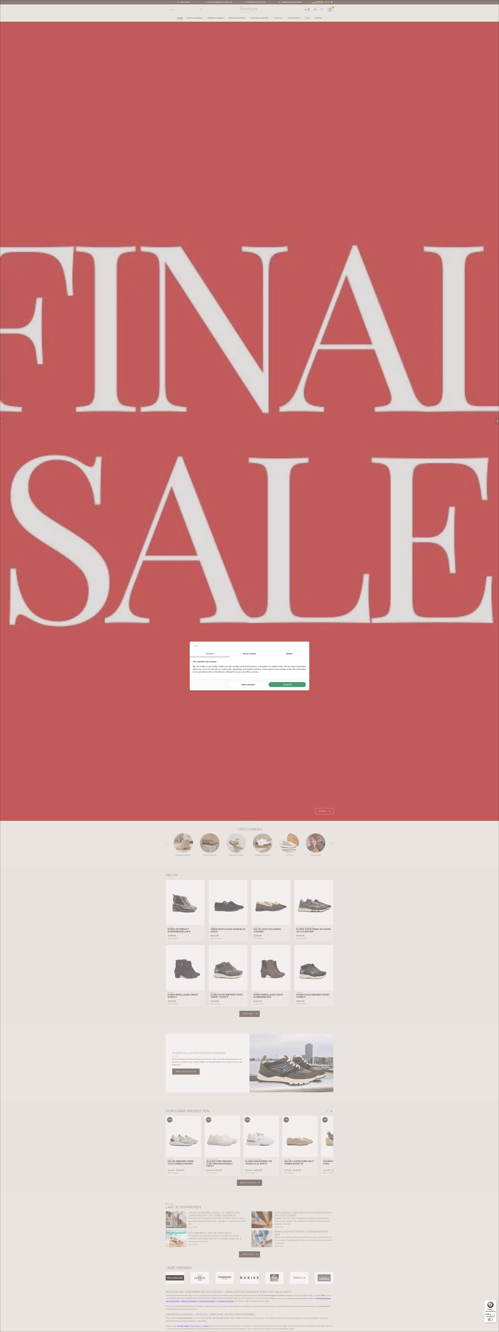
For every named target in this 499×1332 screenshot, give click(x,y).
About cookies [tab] (249, 654)
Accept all (287, 685)
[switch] (490, 1319)
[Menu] (494, 1301)
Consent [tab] (209, 654)
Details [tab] (289, 654)
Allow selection (248, 685)
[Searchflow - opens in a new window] (303, 646)
